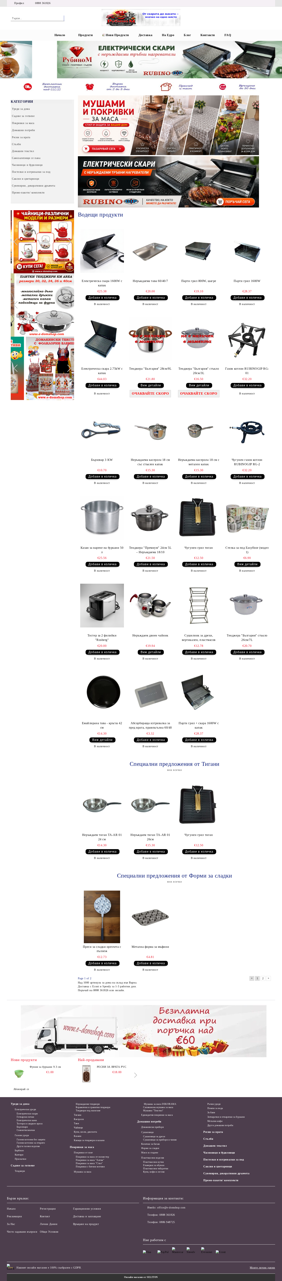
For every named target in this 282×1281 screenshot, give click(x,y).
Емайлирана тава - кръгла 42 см (102, 725)
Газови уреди (22, 1135)
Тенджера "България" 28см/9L (150, 368)
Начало (59, 35)
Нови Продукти (117, 35)
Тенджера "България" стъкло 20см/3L (198, 371)
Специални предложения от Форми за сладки (174, 875)
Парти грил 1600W (247, 281)
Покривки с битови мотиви (90, 1166)
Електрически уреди (25, 1109)
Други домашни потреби (220, 1125)
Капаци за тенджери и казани (89, 1140)
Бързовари (22, 1127)
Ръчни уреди (214, 1104)
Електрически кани (27, 1120)
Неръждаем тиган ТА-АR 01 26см (150, 837)
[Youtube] (171, 1230)
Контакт (45, 1216)
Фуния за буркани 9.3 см (45, 1066)
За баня (211, 1112)
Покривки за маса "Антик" (90, 1160)
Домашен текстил (215, 1145)
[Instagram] (258, 3)
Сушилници (147, 1132)
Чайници (78, 1127)
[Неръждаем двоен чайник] (150, 605)
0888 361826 (42, 3)
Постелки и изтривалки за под (223, 1159)
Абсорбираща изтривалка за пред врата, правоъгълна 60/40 (150, 725)
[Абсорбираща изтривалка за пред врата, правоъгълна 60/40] (150, 693)
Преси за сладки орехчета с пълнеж (102, 949)
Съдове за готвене (23, 1165)
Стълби (208, 1138)
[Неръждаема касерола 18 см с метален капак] (199, 430)
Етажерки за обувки (153, 1165)
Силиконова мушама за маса (158, 1107)
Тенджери (20, 1171)
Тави (76, 1123)
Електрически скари (27, 1113)
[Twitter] (252, 3)
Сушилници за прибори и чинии (159, 1139)
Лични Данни (48, 1224)
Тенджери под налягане (88, 1110)
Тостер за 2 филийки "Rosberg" (102, 637)
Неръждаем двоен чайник (150, 635)
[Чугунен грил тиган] (199, 518)
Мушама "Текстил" (153, 1110)
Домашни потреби (149, 1121)
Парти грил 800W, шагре (198, 281)
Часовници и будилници (219, 1152)
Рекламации (14, 1216)
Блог (187, 35)
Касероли (79, 1119)
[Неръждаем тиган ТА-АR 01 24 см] (102, 805)
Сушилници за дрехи (154, 1136)
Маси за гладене (149, 1152)
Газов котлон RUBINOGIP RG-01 (247, 371)
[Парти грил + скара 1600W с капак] (199, 693)
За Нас (11, 1224)
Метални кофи (214, 1121)
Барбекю (19, 1150)
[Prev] (6, 59)
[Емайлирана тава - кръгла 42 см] (102, 693)
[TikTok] (269, 3)
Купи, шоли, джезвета (85, 1132)
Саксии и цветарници (217, 1166)
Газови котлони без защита (31, 1139)
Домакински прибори (152, 1127)
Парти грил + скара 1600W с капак (199, 725)
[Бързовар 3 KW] (102, 430)
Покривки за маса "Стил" (89, 1163)
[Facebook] (246, 3)
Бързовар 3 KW (102, 459)
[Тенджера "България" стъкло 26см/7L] (247, 605)
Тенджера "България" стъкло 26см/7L (247, 637)
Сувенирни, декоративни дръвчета (226, 1173)
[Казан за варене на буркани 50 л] (102, 518)
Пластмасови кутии (153, 1162)
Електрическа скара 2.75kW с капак (102, 371)
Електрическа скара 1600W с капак (102, 283)
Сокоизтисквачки (26, 1130)
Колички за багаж (150, 1144)
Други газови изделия (28, 1146)
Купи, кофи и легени (153, 1171)
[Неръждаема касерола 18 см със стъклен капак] (150, 430)
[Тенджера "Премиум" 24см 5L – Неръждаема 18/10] (150, 518)
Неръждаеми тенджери (88, 1104)
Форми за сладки (150, 1148)
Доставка (145, 35)
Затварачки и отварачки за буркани (226, 1117)
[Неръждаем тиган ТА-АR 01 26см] (150, 805)
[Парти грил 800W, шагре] (199, 251)
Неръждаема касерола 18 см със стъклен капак (150, 462)
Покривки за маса (82, 1147)
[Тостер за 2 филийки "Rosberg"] (102, 605)
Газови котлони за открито (31, 1142)
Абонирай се (21, 1089)
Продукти (85, 35)
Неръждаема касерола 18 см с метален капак (198, 462)
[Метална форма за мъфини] (150, 917)
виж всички (174, 770)
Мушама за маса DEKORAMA (159, 1104)
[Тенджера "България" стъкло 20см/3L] (199, 339)
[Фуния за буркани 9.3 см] (19, 1073)
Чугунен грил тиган (199, 547)
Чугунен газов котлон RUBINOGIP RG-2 (247, 462)
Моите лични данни (262, 1267)
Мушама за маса (82, 1171)
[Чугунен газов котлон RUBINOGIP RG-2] (247, 430)
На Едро (168, 35)
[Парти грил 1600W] (247, 251)
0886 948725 (167, 1222)
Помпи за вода (215, 1108)
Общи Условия (49, 1231)
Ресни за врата (213, 1132)
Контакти (207, 35)
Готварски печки (25, 1117)
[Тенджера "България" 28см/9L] (150, 339)
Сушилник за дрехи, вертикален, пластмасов (199, 637)
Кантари (19, 1154)
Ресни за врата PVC (111, 1066)
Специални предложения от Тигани (174, 764)
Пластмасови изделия (152, 1157)
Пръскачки (20, 1159)
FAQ (227, 35)
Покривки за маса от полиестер (92, 1156)
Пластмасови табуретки (155, 1168)
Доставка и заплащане (87, 1216)
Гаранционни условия (87, 1208)
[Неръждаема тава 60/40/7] (150, 251)
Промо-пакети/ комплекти (220, 1180)
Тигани (77, 1115)
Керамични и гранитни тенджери (93, 1107)
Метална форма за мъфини (150, 946)
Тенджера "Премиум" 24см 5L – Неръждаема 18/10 (150, 550)
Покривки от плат (83, 1152)
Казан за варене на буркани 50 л (102, 550)
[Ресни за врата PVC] (86, 1073)
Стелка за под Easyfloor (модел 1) (247, 550)
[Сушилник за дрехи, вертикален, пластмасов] (199, 605)
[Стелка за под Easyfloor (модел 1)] (247, 518)
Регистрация (47, 1208)
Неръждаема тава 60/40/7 (150, 281)
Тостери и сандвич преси (29, 1123)
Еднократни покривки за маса (157, 1115)
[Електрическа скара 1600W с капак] (102, 251)
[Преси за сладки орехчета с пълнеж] (102, 917)
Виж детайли (151, 385)
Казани (77, 1136)
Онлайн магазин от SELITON (141, 1277)
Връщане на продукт (86, 1224)
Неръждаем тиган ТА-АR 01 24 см (102, 837)
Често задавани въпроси (22, 1231)
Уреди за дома (20, 1103)
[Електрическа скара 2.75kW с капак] (102, 339)
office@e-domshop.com (171, 1207)
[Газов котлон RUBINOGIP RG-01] (247, 339)
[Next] (275, 59)
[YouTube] (263, 3)
